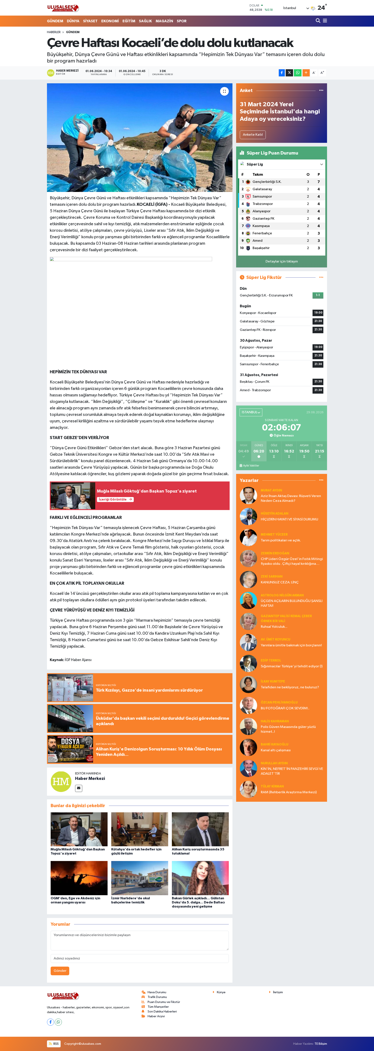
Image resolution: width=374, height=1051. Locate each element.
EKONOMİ (110, 21)
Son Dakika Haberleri (162, 1011)
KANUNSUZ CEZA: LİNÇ (280, 582)
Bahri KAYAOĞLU (274, 744)
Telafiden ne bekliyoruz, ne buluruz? (290, 687)
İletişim (278, 992)
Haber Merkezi (90, 778)
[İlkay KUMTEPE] (248, 684)
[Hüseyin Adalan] (248, 516)
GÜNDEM (55, 21)
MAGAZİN (164, 21)
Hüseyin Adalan (274, 513)
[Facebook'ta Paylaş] (282, 72)
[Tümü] (321, 90)
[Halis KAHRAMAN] (248, 726)
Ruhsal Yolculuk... (274, 627)
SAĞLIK (145, 21)
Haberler (54, 32)
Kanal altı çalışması (276, 750)
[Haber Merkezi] (61, 781)
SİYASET (90, 21)
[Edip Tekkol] (248, 663)
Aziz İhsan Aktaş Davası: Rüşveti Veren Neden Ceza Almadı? (291, 498)
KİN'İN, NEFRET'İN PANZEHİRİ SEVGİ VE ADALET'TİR (292, 771)
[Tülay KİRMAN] (248, 789)
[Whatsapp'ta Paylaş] (297, 72)
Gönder (60, 971)
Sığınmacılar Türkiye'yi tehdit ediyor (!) (291, 666)
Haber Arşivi (156, 1016)
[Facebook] (50, 1022)
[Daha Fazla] (306, 72)
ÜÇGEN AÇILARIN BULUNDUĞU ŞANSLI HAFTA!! (291, 603)
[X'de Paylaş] (289, 72)
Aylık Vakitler (251, 465)
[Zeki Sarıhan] (248, 579)
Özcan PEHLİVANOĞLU (279, 702)
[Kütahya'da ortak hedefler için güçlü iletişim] (139, 829)
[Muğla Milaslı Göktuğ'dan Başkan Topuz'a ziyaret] (79, 829)
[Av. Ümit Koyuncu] (248, 642)
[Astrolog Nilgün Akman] (248, 600)
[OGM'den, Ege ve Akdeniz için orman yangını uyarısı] (79, 878)
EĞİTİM (129, 21)
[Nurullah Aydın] (248, 768)
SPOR (181, 21)
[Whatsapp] (58, 1022)
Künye (221, 992)
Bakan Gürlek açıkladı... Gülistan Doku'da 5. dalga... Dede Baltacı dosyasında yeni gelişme (198, 902)
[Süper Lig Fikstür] (321, 277)
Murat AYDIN (271, 490)
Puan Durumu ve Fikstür (164, 1002)
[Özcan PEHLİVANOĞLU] (248, 705)
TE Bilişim (320, 1043)
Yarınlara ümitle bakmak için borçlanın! (291, 645)
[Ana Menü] (324, 21)
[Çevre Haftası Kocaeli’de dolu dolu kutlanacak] (139, 137)
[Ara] (318, 21)
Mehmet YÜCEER (274, 534)
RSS (56, 1043)
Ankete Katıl (253, 135)
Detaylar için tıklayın (282, 261)
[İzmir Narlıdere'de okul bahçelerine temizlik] (139, 878)
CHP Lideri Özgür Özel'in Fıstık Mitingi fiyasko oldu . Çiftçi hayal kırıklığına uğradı (292, 561)
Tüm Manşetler (158, 1006)
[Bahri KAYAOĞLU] (248, 747)
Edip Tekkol (271, 660)
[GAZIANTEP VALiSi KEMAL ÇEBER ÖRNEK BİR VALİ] (248, 621)
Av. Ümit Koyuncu (275, 639)
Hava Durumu (157, 992)
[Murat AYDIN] (248, 495)
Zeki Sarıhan (271, 576)
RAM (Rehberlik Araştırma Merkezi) (289, 792)
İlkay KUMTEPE (273, 681)
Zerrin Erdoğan (275, 553)
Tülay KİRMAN (272, 786)
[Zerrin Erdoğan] (248, 558)
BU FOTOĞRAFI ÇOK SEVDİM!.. (285, 708)
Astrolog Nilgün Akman (282, 595)
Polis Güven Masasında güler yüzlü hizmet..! (288, 729)
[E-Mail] (78, 788)
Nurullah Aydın (274, 763)
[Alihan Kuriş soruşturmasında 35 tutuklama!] (200, 829)
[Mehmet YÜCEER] (248, 537)
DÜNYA (73, 21)
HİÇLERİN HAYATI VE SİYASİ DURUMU (289, 519)
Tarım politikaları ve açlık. (281, 540)
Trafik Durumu (157, 997)
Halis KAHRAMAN (275, 721)
